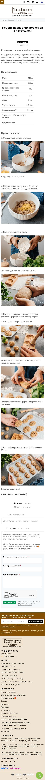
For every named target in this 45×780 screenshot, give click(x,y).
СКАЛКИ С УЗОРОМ (9, 676)
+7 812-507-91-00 (9, 651)
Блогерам (5, 707)
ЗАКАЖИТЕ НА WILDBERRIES (13, 663)
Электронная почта (12, 566)
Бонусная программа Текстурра (13, 695)
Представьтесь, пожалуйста (15, 557)
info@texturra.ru (10, 656)
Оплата (4, 701)
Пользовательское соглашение (13, 725)
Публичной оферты (25, 605)
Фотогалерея (6, 710)
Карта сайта (5, 731)
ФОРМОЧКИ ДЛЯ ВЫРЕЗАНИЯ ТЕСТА (17, 682)
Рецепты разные (22, 45)
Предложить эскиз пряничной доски (15, 722)
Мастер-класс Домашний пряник (14, 719)
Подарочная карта (8, 692)
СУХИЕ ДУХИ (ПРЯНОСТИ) (12, 679)
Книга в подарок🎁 (8, 698)
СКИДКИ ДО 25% (8, 666)
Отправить (9, 602)
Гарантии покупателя (9, 713)
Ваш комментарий (11, 575)
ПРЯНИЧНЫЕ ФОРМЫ (10, 670)
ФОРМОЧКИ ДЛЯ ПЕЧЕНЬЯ (12, 673)
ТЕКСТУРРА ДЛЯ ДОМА (11, 685)
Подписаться (35, 621)
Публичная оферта (8, 716)
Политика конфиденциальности (13, 728)
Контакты (5, 704)
